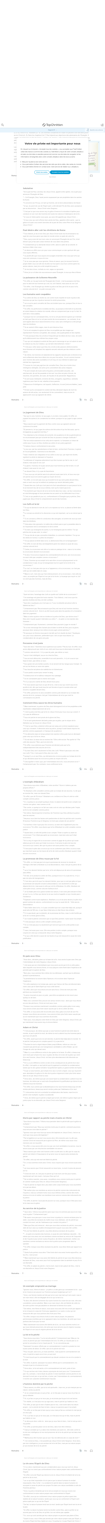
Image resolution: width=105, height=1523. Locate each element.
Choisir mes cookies (41, 50)
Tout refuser (52, 54)
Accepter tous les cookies (60, 50)
